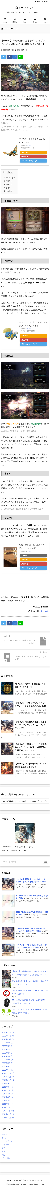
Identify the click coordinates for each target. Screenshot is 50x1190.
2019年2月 (7, 1107)
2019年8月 (7, 1087)
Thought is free (38, 1184)
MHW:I (45, 607)
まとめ (7, 188)
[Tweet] (3, 57)
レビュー (5, 1145)
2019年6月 (7, 1094)
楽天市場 (24, 156)
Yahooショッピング (29, 161)
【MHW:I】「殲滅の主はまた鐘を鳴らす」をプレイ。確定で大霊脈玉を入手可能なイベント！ (30, 747)
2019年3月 (7, 1104)
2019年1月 (8, 1111)
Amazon (25, 152)
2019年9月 (7, 1083)
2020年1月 (7, 1070)
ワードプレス (7, 1141)
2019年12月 (8, 1073)
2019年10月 (8, 1080)
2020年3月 (7, 1063)
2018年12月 (8, 1114)
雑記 (3, 1151)
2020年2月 (7, 1066)
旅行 (3, 1148)
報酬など (8, 184)
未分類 (4, 1134)
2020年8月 (7, 1046)
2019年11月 (8, 1077)
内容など (8, 181)
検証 (3, 1155)
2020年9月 (7, 1043)
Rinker (29, 145)
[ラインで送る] (20, 57)
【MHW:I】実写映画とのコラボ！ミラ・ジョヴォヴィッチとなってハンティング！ (30, 725)
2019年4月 (7, 1100)
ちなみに (8, 191)
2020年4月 (7, 1060)
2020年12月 (8, 1032)
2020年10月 (8, 1039)
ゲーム (37, 607)
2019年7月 (7, 1090)
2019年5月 (7, 1097)
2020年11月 (8, 1036)
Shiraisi (44, 611)
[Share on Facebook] (9, 57)
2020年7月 (7, 1049)
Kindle (24, 555)
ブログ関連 (6, 1158)
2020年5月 (7, 1056)
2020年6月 (7, 1053)
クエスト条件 (9, 178)
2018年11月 (8, 1118)
